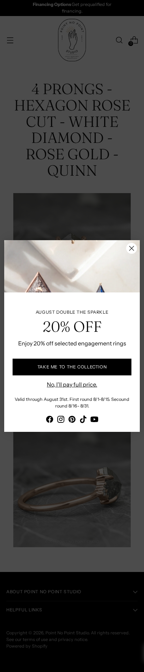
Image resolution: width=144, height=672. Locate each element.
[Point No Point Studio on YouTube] (94, 420)
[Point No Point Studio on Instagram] (61, 420)
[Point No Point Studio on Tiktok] (83, 420)
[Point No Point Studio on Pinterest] (72, 420)
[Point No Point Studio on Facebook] (49, 420)
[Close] (131, 248)
